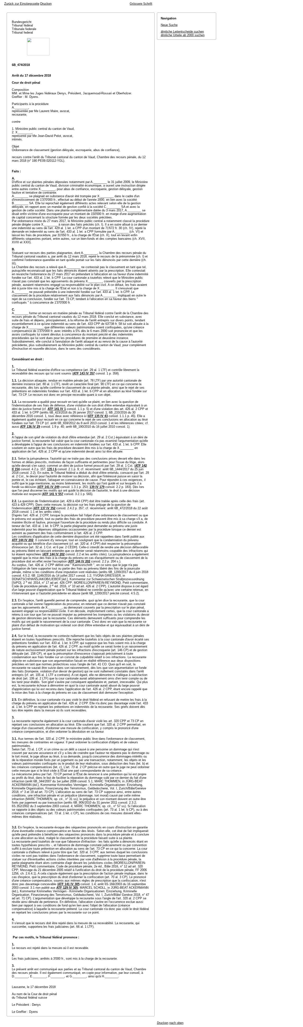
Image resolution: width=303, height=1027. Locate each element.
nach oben (176, 1023)
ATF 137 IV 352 (44, 508)
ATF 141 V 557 (53, 494)
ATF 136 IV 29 (30, 426)
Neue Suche (169, 25)
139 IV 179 (96, 487)
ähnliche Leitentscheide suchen (182, 31)
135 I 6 (52, 469)
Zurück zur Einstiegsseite (21, 3)
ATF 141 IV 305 (69, 884)
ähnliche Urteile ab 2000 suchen (183, 35)
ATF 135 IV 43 (98, 416)
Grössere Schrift (141, 3)
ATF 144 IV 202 (22, 540)
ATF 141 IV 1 (57, 409)
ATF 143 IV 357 (84, 373)
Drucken (46, 3)
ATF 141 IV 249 (48, 487)
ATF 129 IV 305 (67, 887)
